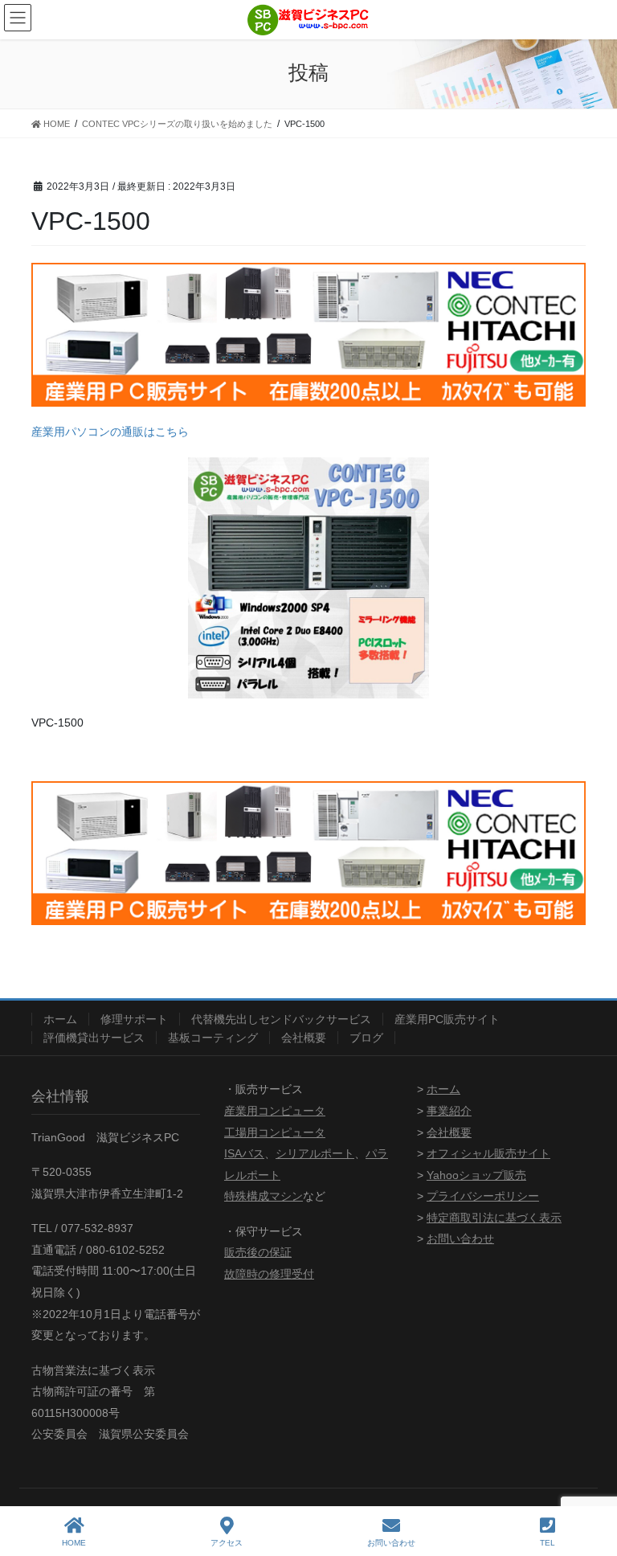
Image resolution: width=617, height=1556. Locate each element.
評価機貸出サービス (94, 1037)
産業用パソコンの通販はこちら (110, 431)
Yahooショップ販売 (476, 1175)
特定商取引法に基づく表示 (494, 1217)
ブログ (366, 1037)
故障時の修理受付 (269, 1273)
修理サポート (134, 1019)
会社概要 (303, 1037)
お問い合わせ (460, 1238)
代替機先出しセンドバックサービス (281, 1019)
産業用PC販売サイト (447, 1019)
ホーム (60, 1019)
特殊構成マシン (263, 1196)
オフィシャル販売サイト (488, 1153)
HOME (74, 1542)
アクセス (226, 1542)
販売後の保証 (258, 1252)
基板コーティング (213, 1037)
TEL (547, 1542)
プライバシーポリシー (483, 1196)
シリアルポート (315, 1153)
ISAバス (244, 1153)
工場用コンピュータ (274, 1132)
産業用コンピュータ (274, 1110)
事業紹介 (449, 1110)
